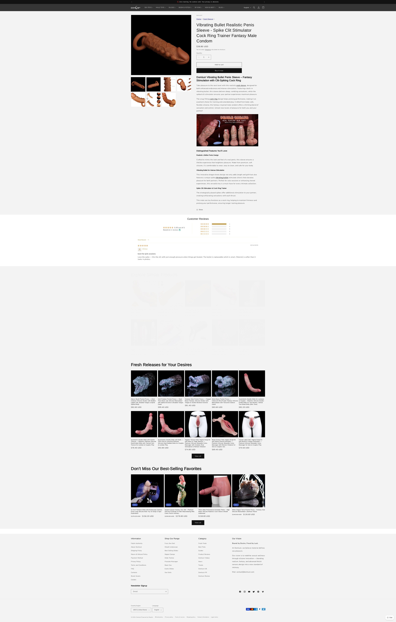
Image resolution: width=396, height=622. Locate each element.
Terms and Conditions (138, 565)
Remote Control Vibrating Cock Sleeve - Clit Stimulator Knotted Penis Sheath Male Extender (224, 310)
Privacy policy (169, 617)
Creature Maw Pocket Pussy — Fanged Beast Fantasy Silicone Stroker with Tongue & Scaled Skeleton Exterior (198, 400)
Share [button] (201, 210)
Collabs (133, 580)
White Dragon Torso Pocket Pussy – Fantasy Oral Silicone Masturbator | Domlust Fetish (248, 510)
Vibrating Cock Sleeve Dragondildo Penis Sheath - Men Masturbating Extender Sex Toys (223, 349)
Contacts (134, 572)
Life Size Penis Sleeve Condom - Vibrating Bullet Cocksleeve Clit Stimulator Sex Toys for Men (169, 310)
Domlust (138, 617)
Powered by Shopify (147, 617)
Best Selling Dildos (171, 551)
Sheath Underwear (171, 547)
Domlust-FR (202, 572)
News (200, 562)
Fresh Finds (202, 543)
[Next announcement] (264, 2)
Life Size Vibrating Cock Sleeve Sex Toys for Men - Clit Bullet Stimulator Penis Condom (143, 310)
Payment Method (137, 558)
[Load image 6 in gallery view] (153, 100)
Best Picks (202, 547)
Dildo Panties (169, 558)
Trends (200, 565)
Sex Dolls (168, 572)
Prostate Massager (171, 562)
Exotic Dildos (169, 569)
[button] (254, 7)
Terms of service (180, 617)
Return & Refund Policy (139, 554)
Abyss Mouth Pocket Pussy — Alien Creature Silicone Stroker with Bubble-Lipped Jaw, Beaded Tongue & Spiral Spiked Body (143, 401)
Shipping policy (191, 617)
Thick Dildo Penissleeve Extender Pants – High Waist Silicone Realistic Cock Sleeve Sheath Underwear (214, 511)
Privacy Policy (136, 562)
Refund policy (159, 617)
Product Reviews (204, 554)
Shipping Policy (136, 551)
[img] (143, 246)
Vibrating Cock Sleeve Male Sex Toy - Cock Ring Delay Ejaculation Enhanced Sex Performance (252, 349)
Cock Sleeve (208, 19)
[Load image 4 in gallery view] (184, 84)
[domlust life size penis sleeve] (227, 146)
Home (198, 19)
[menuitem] (149, 7)
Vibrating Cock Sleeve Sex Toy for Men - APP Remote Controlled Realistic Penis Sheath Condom (171, 349)
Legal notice (214, 617)
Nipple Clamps (170, 554)
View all (198, 456)
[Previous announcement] (131, 2)
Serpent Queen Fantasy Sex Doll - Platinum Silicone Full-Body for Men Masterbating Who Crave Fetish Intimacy (179, 511)
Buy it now (219, 71)
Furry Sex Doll (170, 543)
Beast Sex (168, 565)
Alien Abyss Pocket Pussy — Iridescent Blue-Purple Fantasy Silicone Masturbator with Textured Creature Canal (225, 401)
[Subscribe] (165, 591)
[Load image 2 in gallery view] (153, 84)
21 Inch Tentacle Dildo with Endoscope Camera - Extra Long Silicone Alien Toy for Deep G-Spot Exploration (147, 511)
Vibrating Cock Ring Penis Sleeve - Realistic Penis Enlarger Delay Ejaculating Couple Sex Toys (196, 349)
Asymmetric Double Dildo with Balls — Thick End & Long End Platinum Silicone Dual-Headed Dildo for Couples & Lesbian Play (171, 442)
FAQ (132, 569)
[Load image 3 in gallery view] (169, 84)
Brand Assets (135, 576)
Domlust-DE (202, 569)
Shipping (208, 49)
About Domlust (136, 547)
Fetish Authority (136, 543)
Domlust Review (204, 576)
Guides (200, 551)
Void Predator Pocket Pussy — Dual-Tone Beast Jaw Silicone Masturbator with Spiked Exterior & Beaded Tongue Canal (170, 401)
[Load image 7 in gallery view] (169, 100)
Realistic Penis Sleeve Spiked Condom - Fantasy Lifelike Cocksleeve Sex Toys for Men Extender (252, 310)
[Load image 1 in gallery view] (138, 84)
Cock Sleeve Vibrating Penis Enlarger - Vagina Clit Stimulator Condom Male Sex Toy (144, 349)
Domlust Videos (204, 558)
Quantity (199, 53)
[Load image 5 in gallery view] (138, 100)
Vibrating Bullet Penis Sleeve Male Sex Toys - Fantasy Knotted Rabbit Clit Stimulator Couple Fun (198, 310)
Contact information (203, 617)
